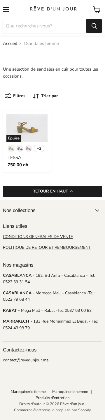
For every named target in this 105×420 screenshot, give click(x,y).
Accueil (10, 43)
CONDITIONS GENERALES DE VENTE (38, 236)
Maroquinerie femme (28, 391)
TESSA (14, 157)
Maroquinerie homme (70, 391)
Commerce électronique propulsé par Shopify (52, 410)
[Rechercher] (94, 26)
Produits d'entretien (52, 397)
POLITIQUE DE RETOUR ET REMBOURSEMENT (47, 247)
